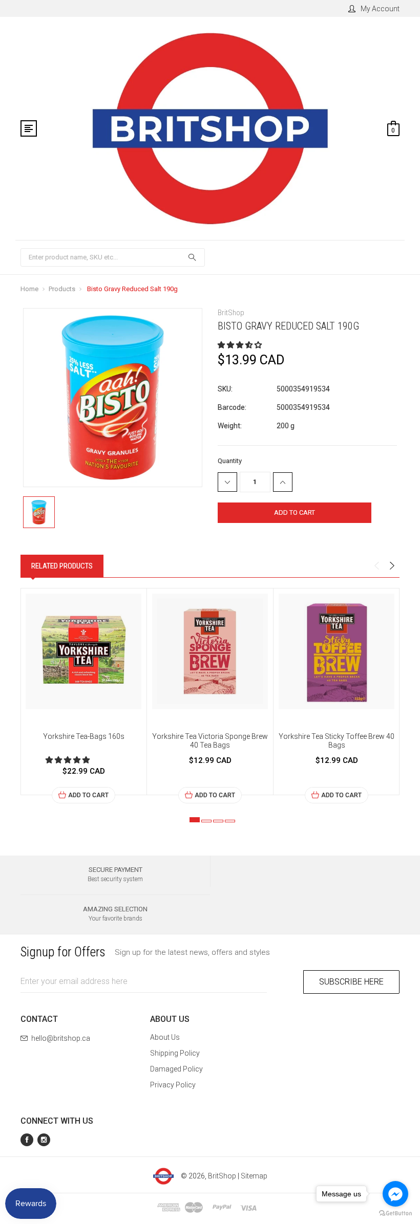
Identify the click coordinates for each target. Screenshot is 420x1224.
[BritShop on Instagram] (43, 1139)
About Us (165, 1037)
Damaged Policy (176, 1069)
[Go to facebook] (395, 1194)
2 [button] (206, 821)
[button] (240, 345)
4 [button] (230, 821)
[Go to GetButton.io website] (395, 1213)
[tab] (61, 566)
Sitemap (254, 1176)
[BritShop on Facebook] (26, 1139)
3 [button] (218, 821)
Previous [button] (376, 566)
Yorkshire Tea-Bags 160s (83, 736)
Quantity (230, 461)
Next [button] (392, 566)
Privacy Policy (173, 1085)
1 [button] (195, 819)
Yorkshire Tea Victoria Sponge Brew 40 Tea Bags (210, 740)
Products (62, 289)
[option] (83, 696)
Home (29, 289)
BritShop (222, 1176)
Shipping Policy (175, 1053)
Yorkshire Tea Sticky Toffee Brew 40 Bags (336, 740)
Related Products (62, 566)
